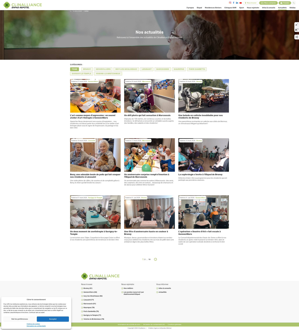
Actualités (163, 292)
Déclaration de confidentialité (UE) (154, 324)
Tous (74, 69)
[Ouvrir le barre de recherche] (293, 3)
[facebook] (234, 3)
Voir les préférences (19, 319)
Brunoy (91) (88, 288)
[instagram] (230, 3)
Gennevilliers (103, 69)
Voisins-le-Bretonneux (108, 74)
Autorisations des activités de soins (129, 324)
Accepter (53, 319)
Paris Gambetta (197, 69)
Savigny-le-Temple (81, 74)
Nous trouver (251, 3)
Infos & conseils (165, 288)
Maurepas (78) (89, 307)
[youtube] (241, 3)
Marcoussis (162, 69)
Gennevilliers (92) (90, 292)
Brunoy (87, 69)
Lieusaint (147, 69)
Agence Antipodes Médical (162, 328)
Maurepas (179, 69)
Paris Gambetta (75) (91, 311)
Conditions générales (174, 324)
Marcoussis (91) (90, 304)
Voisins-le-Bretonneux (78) (94, 319)
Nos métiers (128, 288)
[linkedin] (237, 3)
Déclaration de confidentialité (36, 326)
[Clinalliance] (23, 5)
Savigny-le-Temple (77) (92, 315)
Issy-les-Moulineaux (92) (93, 296)
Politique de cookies (33, 324)
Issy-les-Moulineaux (126, 69)
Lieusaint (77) (89, 300)
